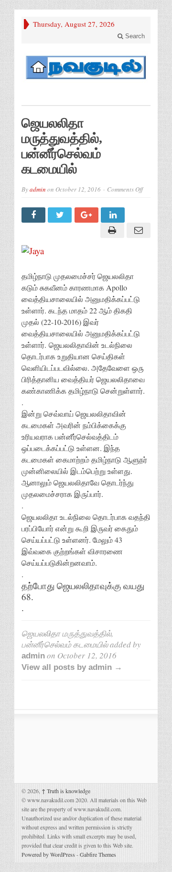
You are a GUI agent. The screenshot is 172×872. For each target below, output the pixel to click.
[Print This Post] (110, 230)
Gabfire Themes (98, 854)
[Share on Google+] (88, 215)
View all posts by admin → (72, 667)
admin (38, 189)
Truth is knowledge (66, 791)
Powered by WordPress (48, 854)
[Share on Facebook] (35, 215)
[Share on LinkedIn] (114, 215)
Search (134, 36)
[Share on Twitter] (61, 215)
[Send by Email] (137, 230)
